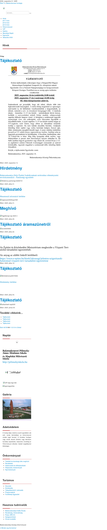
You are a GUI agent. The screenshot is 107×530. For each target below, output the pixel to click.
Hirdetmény (11, 168)
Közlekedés (9, 488)
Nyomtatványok (10, 470)
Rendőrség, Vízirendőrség (14, 513)
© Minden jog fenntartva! (8, 528)
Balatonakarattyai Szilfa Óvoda (15, 511)
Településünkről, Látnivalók (14, 490)
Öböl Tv (2, 3)
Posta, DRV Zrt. (10, 515)
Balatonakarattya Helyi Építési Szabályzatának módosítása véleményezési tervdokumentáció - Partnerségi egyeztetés (29, 176)
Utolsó (19, 327)
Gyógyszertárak (10, 517)
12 (12, 327)
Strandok (8, 486)
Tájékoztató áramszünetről (25, 224)
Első (1, 327)
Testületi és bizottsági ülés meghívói (17, 461)
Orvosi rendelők (10, 519)
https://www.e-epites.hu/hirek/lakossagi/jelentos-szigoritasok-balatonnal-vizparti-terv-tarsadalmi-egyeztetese (31, 259)
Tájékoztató (11, 60)
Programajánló (10, 492)
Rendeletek (9, 463)
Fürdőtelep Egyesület (12, 494)
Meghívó (8, 208)
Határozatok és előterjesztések (15, 465)
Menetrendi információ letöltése (12, 196)
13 (14, 327)
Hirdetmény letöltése (8, 282)
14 (15, 327)
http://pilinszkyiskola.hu (15, 362)
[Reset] (30, 13)
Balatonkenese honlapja (14, 3)
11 (10, 327)
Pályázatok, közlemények (13, 468)
